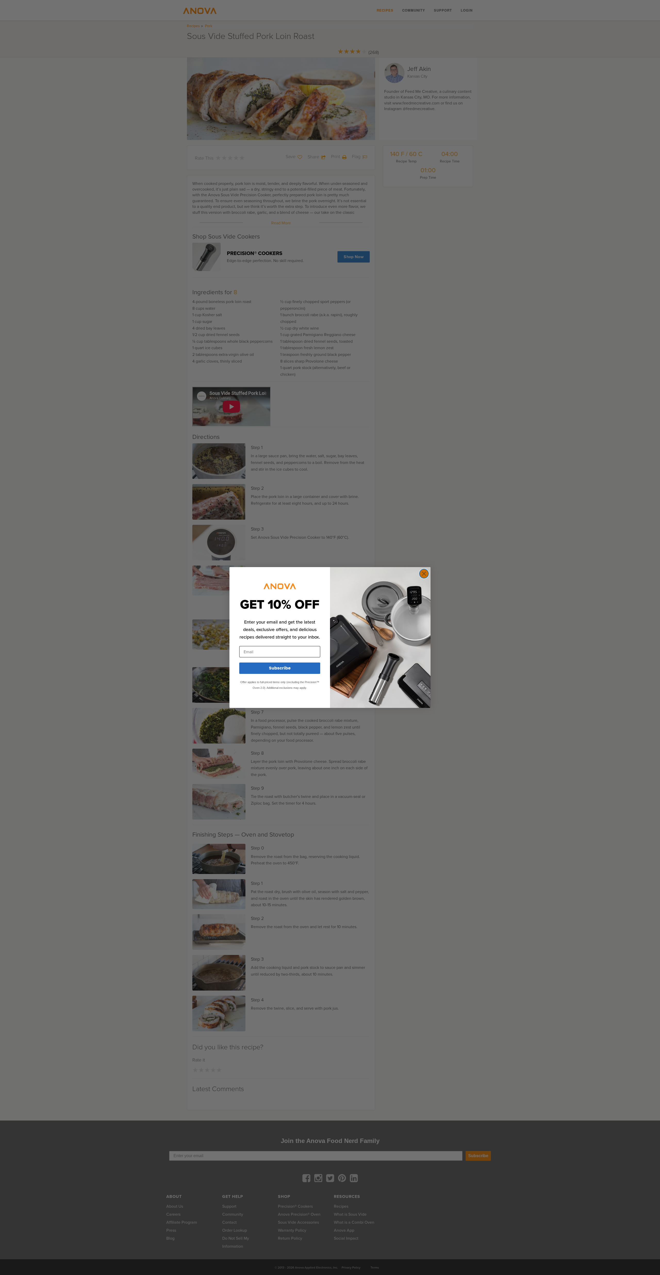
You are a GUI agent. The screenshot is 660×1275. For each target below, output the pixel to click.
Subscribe (280, 668)
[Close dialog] (423, 573)
